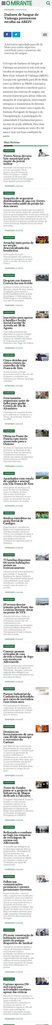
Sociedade (9, 10)
